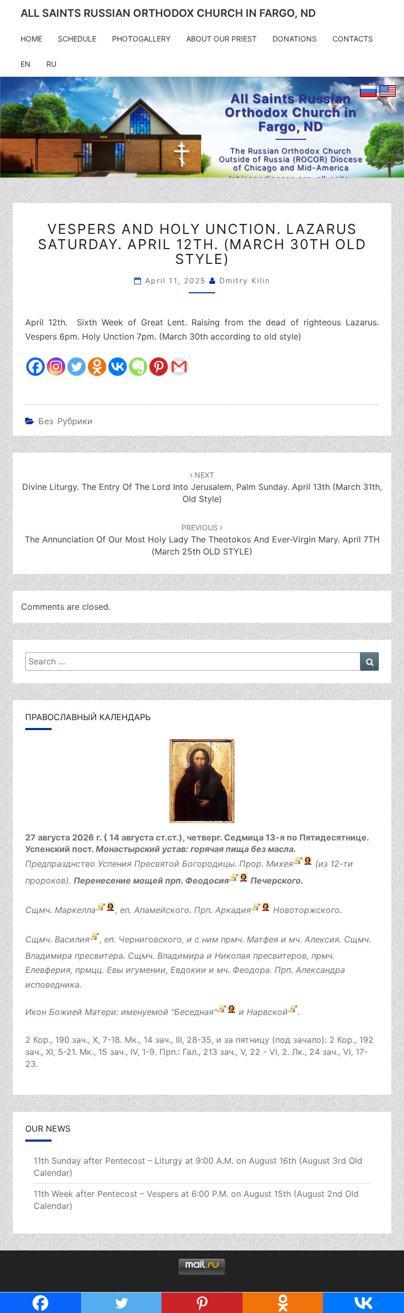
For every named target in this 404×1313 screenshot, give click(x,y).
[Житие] (234, 881)
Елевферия (47, 970)
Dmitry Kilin (244, 280)
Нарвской (267, 1012)
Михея (279, 864)
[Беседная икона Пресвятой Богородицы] (222, 1012)
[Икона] (202, 784)
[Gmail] (179, 366)
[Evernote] (138, 366)
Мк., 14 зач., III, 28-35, (169, 1039)
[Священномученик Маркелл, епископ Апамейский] (101, 910)
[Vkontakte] (117, 366)
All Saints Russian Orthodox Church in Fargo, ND (168, 13)
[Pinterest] (158, 366)
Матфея (262, 940)
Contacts (352, 38)
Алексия (322, 940)
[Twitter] (76, 366)
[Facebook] (35, 366)
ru (51, 63)
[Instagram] (56, 366)
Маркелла (75, 910)
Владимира (48, 955)
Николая (232, 955)
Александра (320, 970)
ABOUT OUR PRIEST (221, 38)
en (26, 63)
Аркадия (233, 910)
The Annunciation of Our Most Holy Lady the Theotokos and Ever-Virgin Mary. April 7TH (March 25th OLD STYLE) (202, 540)
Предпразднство (60, 864)
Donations (294, 38)
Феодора (251, 970)
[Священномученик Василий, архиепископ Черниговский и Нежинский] (94, 940)
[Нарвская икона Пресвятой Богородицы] (293, 1012)
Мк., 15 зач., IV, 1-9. (118, 1052)
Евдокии (188, 970)
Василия (72, 940)
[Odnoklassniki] (97, 366)
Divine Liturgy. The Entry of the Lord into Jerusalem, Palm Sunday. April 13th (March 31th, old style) (202, 487)
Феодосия (207, 881)
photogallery (141, 38)
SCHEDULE (77, 38)
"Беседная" (194, 1012)
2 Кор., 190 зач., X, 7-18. (73, 1039)
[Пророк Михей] (298, 864)
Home (31, 38)
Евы (115, 970)
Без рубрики (65, 421)
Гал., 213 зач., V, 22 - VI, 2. (236, 1052)
